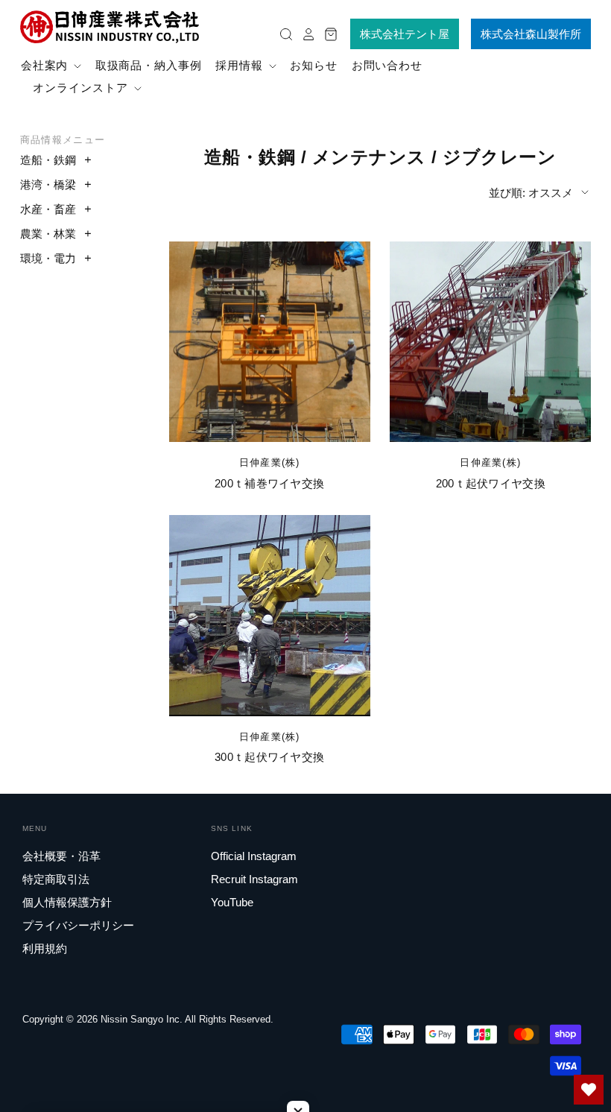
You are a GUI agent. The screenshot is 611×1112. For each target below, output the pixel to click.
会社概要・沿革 (61, 856)
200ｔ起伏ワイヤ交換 (490, 483)
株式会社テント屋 (404, 34)
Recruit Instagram (254, 879)
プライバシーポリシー (78, 925)
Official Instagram (254, 856)
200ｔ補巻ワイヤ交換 (269, 483)
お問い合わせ (387, 65)
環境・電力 (48, 258)
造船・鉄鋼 (48, 160)
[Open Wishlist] (589, 1090)
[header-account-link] (305, 34)
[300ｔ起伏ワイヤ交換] (269, 615)
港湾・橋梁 (48, 184)
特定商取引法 (55, 879)
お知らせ (314, 65)
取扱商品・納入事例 (148, 65)
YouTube (232, 902)
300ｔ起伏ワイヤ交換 (269, 757)
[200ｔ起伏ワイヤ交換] (490, 342)
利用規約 (44, 948)
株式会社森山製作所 (531, 34)
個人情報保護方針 (67, 902)
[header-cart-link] (327, 34)
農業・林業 (48, 233)
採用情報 (241, 65)
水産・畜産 (48, 209)
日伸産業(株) (269, 462)
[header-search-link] (282, 34)
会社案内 (46, 65)
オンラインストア (82, 87)
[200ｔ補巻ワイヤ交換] (269, 342)
